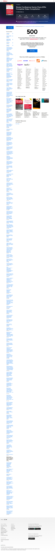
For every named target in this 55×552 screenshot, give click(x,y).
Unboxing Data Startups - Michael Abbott (9, 412)
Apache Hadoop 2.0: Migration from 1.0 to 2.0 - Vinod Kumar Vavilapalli (10, 275)
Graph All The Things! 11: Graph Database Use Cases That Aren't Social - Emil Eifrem (10, 432)
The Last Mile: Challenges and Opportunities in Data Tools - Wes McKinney (9, 447)
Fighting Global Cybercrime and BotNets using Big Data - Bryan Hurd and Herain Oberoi (9, 65)
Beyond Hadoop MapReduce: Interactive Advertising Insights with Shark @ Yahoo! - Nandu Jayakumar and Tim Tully (10, 335)
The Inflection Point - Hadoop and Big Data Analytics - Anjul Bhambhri (10, 317)
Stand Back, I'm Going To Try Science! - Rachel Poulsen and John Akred (9, 190)
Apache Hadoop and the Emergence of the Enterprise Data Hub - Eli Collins (10, 49)
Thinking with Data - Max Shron (10, 130)
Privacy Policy (13, 528)
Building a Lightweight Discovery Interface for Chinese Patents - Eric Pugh (10, 158)
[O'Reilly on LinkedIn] (4, 519)
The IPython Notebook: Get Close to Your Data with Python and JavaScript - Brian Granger (10, 356)
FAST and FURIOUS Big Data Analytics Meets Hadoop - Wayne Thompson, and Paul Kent (10, 404)
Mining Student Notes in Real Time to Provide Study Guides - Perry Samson (9, 126)
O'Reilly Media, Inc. (45, 17)
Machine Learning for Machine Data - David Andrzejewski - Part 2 (10, 344)
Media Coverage (3, 529)
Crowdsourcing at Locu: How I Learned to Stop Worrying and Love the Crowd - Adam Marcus (10, 153)
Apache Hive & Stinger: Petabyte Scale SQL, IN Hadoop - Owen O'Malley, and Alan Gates (9, 417)
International (3, 537)
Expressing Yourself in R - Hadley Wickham (10, 307)
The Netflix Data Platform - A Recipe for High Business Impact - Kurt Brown (10, 256)
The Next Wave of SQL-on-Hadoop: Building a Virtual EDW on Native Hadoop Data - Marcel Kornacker (9, 374)
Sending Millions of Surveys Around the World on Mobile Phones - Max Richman (10, 297)
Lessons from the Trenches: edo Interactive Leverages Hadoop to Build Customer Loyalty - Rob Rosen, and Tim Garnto (10, 350)
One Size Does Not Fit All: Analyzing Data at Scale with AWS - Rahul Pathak (10, 487)
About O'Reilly (3, 524)
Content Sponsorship (4, 535)
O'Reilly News (3, 528)
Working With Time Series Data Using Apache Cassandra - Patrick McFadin (10, 213)
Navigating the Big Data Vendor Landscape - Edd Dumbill (10, 70)
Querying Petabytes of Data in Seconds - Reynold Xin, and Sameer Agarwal (10, 422)
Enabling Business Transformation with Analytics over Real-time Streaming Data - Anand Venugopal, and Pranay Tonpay (10, 368)
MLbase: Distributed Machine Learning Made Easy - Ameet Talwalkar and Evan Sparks (10, 507)
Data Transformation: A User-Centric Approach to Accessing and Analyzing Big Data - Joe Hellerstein (10, 270)
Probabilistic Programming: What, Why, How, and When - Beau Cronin (10, 329)
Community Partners (4, 531)
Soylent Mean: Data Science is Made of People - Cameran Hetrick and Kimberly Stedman (10, 231)
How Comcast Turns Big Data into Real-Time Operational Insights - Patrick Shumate (10, 380)
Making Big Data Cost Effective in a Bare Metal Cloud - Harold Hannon (10, 144)
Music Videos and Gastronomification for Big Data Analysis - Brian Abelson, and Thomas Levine (10, 226)
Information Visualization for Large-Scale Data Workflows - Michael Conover (10, 54)
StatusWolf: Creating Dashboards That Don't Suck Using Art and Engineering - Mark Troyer (10, 498)
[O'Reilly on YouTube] (6, 519)
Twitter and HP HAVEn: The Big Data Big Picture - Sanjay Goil (10, 244)
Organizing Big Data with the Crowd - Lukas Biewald (10, 171)
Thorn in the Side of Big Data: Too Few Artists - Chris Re (10, 80)
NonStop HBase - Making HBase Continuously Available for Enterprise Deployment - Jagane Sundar (9, 465)
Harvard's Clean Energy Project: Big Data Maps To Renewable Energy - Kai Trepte (10, 208)
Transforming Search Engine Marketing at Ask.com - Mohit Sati (10, 222)
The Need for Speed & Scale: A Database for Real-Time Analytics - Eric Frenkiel (10, 427)
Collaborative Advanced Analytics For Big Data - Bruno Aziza (10, 194)
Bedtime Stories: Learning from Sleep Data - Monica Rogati (10, 260)
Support (12, 524)
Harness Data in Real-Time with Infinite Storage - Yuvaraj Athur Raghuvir (9, 110)
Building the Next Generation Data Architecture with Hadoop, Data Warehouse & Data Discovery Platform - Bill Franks (10, 94)
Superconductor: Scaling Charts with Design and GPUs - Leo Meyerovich (10, 163)
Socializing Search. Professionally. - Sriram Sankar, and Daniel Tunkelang (10, 479)
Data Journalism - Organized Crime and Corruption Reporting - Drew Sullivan (9, 312)
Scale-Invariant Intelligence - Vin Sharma (9, 325)
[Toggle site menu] (1, 1)
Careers (2, 527)
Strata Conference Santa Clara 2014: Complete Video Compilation (33, 26)
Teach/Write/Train (4, 525)
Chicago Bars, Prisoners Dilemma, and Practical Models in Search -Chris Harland (10, 385)
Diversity (2, 533)
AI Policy (12, 529)
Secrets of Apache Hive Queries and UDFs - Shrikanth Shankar (9, 240)
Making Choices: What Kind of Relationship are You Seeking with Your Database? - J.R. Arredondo (10, 492)
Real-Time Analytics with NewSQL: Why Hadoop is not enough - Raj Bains (10, 503)
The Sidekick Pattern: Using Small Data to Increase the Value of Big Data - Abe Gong (10, 286)
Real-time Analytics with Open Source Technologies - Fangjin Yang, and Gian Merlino (10, 513)
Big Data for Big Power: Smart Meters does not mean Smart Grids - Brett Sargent (10, 442)
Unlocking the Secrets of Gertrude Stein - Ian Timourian (10, 180)
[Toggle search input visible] (54, 1)
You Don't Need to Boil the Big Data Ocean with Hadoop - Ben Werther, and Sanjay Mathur (10, 116)
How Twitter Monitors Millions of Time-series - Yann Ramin (10, 203)
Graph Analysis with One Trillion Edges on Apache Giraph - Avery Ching (10, 437)
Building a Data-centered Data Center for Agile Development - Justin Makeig (9, 134)
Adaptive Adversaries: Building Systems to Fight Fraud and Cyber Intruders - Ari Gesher (10, 59)
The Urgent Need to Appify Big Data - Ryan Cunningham (10, 408)
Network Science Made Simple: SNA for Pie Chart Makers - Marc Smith (10, 199)
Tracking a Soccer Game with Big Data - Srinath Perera (10, 264)
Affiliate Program (3, 532)
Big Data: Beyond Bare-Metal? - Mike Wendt (10, 236)
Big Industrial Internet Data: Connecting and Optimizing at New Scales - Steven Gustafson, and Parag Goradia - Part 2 (10, 398)
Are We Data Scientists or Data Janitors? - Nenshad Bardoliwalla (10, 451)
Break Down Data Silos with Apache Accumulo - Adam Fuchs (9, 167)
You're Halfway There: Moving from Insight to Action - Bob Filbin (10, 89)
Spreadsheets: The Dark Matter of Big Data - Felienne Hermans (9, 321)
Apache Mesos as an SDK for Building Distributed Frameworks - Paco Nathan (10, 471)
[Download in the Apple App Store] (31, 529)
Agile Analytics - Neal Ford (9, 475)
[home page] (5, 1)
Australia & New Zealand (5, 539)
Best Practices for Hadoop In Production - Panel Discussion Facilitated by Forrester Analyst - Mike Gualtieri (9, 75)
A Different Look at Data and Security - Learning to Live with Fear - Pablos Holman (10, 185)
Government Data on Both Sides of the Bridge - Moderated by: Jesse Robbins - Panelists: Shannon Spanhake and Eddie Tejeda (10, 362)
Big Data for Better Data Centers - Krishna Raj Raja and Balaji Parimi (10, 483)
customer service (34, 39)
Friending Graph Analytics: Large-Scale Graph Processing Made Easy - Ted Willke (9, 218)
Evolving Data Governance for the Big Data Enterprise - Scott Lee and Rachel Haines (10, 139)
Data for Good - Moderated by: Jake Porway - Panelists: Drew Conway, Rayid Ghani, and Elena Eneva (10, 459)
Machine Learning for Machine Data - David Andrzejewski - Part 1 (10, 340)
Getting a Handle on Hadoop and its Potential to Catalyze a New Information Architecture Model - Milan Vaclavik (10, 280)
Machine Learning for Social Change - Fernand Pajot (10, 106)
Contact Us (13, 525)
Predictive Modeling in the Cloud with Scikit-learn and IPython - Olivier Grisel (10, 121)
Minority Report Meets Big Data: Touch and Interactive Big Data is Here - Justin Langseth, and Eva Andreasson (10, 101)
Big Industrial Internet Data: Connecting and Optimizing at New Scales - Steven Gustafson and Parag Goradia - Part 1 (10, 391)
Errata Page (17, 123)
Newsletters (13, 527)
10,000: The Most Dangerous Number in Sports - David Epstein (10, 85)
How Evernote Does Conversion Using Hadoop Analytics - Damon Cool (10, 148)
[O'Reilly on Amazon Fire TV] (31, 539)
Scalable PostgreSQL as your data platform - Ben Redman (10, 175)
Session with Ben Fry (10, 455)
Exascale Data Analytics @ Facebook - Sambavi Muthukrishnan (9, 291)
